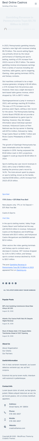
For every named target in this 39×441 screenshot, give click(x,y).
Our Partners (7, 353)
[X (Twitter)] (6, 283)
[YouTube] (15, 283)
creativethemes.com (17, 428)
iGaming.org (21, 270)
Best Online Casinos (14, 2)
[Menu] (36, 4)
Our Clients (6, 351)
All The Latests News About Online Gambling (19, 290)
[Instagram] (9, 283)
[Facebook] (3, 283)
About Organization (10, 348)
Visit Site (5, 218)
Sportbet (5, 194)
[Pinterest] (12, 283)
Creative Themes (8, 438)
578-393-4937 (15, 414)
